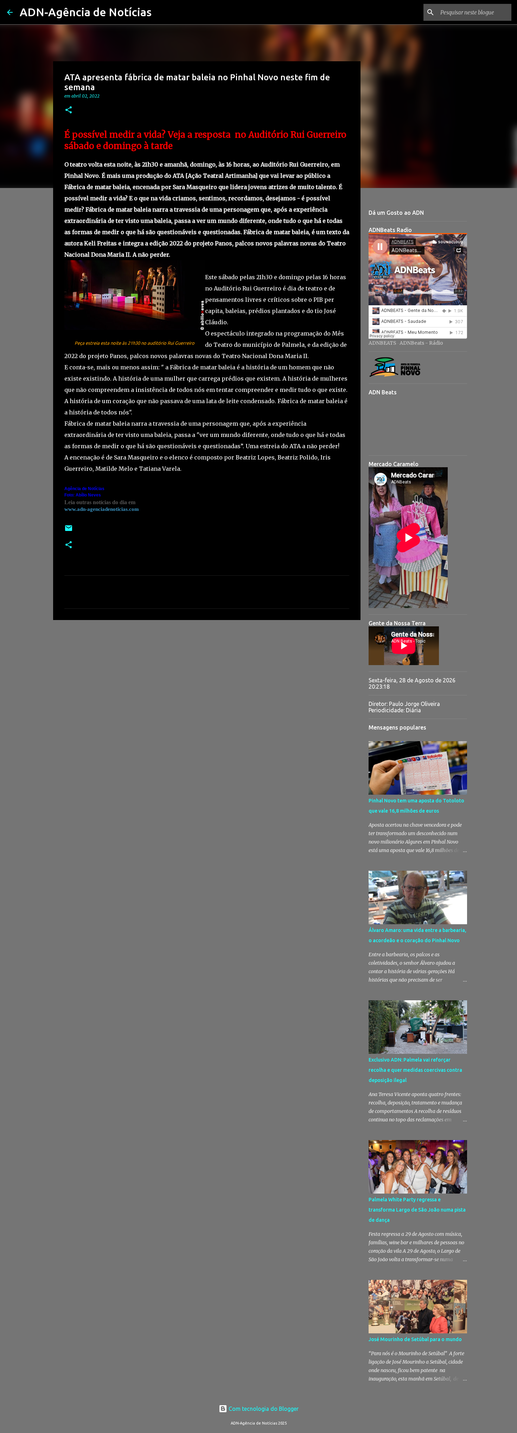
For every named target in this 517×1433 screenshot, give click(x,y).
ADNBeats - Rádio (421, 343)
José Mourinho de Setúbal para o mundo (415, 1339)
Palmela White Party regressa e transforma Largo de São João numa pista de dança (417, 1210)
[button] (68, 110)
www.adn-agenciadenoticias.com (101, 509)
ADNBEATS (382, 343)
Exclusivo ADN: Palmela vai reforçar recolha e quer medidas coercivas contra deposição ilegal (415, 1070)
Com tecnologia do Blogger (263, 1409)
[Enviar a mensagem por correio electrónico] (68, 530)
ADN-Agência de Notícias (86, 12)
